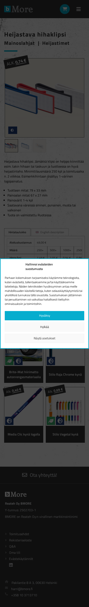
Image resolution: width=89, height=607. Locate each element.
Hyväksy (44, 315)
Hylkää (44, 326)
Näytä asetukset (44, 338)
